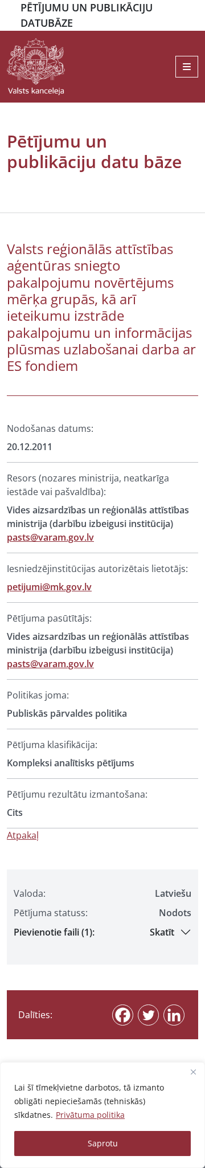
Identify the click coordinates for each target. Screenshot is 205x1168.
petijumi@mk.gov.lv (49, 587)
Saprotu (103, 1143)
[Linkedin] (173, 1015)
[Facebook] (122, 1015)
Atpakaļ (23, 835)
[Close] (193, 1072)
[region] (102, 1115)
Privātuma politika (90, 1114)
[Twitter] (148, 1015)
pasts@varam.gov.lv (50, 537)
